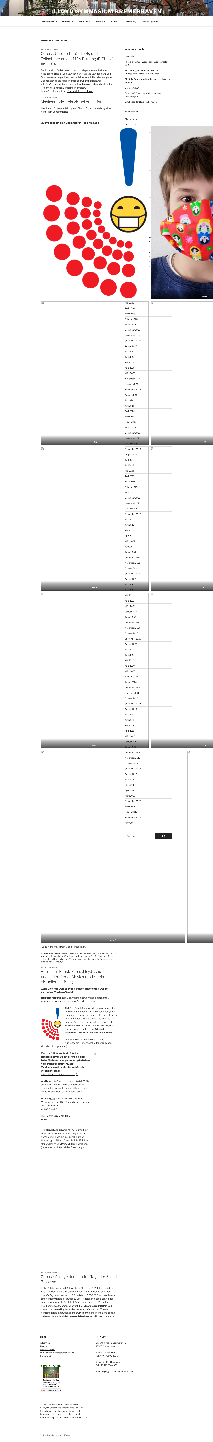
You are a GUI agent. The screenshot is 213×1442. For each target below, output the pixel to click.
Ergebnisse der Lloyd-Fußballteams (141, 102)
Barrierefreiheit (47, 1356)
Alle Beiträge (131, 119)
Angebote (83, 21)
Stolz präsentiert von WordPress (55, 1435)
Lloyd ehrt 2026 (132, 87)
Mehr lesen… (110, 1316)
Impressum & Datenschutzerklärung (57, 1352)
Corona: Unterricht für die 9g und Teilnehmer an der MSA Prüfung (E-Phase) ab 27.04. (77, 58)
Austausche (130, 124)
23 (149, 262)
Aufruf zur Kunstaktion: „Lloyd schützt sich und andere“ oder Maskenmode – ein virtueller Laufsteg (77, 976)
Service (99, 21)
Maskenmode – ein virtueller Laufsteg (73, 102)
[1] (42, 1130)
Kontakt (114, 21)
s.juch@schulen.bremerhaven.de (58, 1074)
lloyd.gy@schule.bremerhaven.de (117, 1371)
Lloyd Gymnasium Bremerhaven (108, 11)
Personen (66, 21)
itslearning (131, 21)
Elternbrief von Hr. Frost (80, 91)
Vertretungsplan (150, 21)
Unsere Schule (47, 21)
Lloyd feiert (130, 56)
